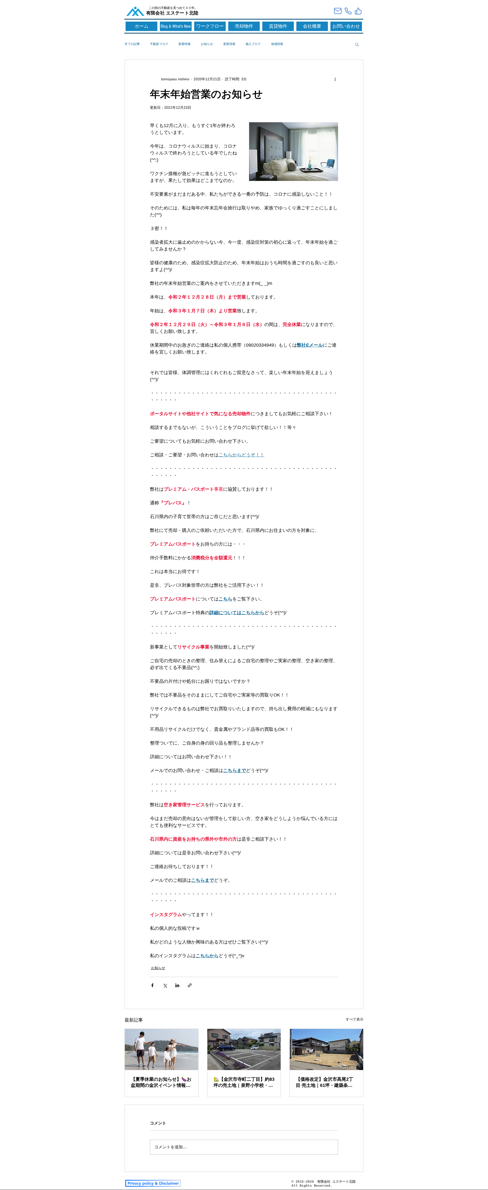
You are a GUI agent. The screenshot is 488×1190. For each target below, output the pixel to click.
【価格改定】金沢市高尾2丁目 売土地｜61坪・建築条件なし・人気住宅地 (324, 1082)
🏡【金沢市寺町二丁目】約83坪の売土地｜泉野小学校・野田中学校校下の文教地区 (244, 1082)
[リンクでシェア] (189, 985)
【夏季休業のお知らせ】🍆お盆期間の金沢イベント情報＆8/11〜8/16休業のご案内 (161, 1082)
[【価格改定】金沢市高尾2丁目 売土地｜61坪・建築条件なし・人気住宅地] (326, 1049)
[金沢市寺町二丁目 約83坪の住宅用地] (244, 1049)
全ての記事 (132, 44)
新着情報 (184, 44)
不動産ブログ (159, 44)
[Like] (358, 11)
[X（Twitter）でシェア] (164, 985)
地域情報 (277, 44)
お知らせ (207, 44)
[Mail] (338, 11)
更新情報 (229, 44)
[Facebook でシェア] (152, 985)
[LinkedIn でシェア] (177, 985)
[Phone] (348, 11)
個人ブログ (253, 44)
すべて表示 (354, 1019)
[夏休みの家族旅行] (161, 1049)
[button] (357, 44)
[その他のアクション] (335, 79)
